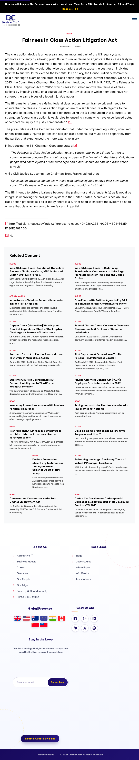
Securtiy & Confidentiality (32, 591)
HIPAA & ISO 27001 (28, 597)
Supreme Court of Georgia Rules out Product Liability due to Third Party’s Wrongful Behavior (32, 383)
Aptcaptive (25, 555)
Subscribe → (57, 682)
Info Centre (82, 573)
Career (21, 567)
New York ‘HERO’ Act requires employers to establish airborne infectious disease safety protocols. (35, 434)
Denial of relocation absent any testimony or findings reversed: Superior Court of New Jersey (47, 466)
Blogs (79, 555)
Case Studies (83, 561)
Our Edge (22, 585)
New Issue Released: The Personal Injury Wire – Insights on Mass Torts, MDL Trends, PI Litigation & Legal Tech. (69, 6)
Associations (83, 579)
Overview (22, 573)
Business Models (26, 561)
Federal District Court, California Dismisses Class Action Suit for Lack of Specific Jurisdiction (102, 329)
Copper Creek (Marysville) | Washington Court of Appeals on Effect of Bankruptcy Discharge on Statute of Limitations (35, 329)
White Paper (83, 567)
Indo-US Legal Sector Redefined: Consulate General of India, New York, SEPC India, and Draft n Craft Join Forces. (36, 271)
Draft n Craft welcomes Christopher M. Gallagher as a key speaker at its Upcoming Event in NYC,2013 (102, 502)
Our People (23, 579)
